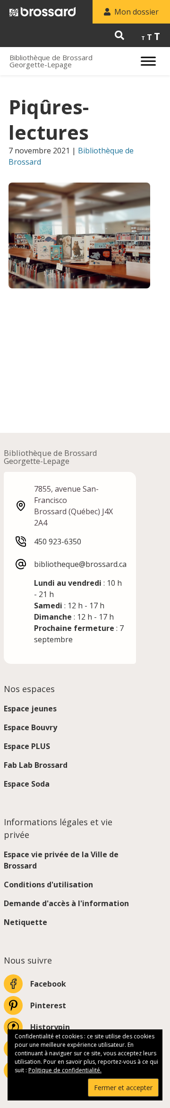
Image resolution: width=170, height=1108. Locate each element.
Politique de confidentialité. (65, 1070)
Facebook (48, 984)
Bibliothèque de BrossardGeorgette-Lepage (51, 61)
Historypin (50, 1027)
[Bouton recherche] (119, 35)
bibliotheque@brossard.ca (80, 564)
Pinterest (48, 1005)
